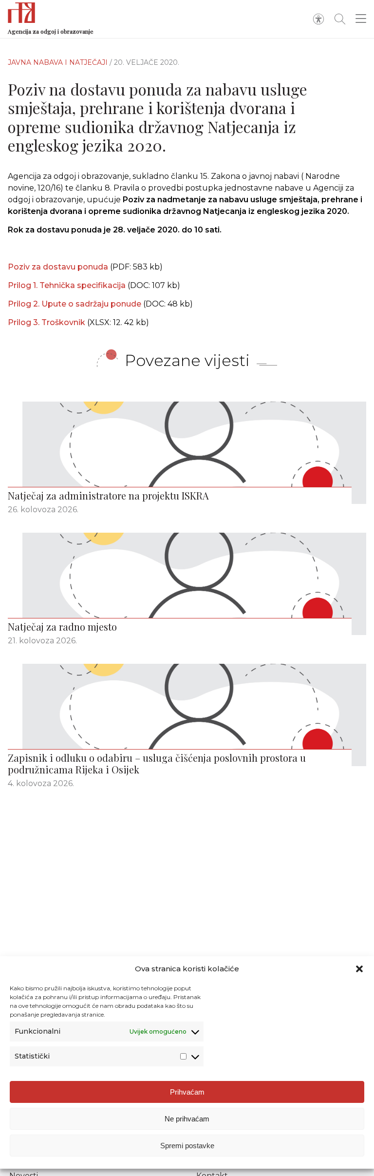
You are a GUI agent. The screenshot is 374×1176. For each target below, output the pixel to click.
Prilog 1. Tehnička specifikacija (68, 285)
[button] (359, 969)
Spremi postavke (187, 1145)
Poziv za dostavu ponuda (58, 266)
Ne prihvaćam (187, 1119)
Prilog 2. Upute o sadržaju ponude (75, 303)
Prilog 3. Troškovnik (47, 322)
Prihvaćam (187, 1092)
